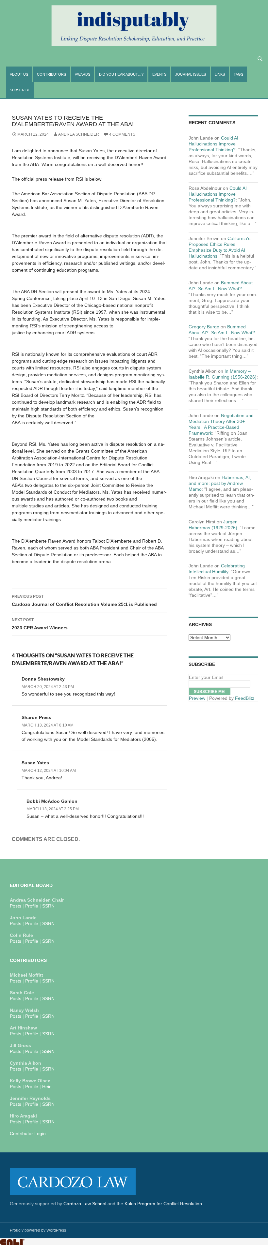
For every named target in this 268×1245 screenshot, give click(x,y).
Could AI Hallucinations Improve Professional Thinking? (213, 143)
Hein (47, 1086)
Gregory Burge (204, 326)
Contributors (51, 74)
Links (220, 74)
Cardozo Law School (84, 1203)
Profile (31, 905)
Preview (197, 698)
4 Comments (122, 134)
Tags (238, 74)
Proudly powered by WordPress (38, 1230)
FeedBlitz (244, 698)
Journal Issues (190, 74)
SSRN (48, 905)
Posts (15, 905)
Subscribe (20, 90)
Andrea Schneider (78, 134)
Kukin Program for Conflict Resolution (163, 1203)
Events (159, 74)
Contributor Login (28, 1133)
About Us (19, 74)
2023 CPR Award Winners (40, 624)
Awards (82, 74)
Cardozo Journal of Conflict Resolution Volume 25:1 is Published (84, 600)
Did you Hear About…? (121, 74)
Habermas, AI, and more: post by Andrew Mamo (220, 483)
